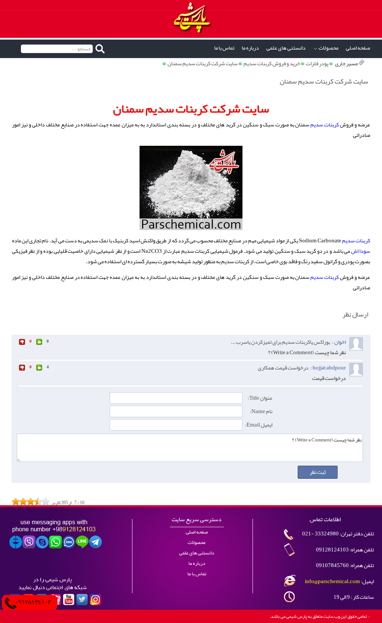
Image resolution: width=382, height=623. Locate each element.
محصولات (328, 48)
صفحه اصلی (358, 48)
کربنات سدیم (324, 124)
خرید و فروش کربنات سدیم (272, 63)
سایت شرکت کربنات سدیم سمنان (202, 63)
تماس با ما (224, 48)
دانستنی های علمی (286, 48)
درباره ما (250, 48)
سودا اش (360, 251)
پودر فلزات (317, 63)
